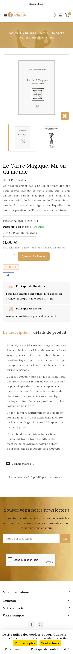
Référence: (10, 221)
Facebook (32, 625)
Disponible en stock (16, 226)
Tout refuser (50, 643)
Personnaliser (15, 649)
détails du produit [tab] (50, 332)
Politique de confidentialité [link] (50, 649)
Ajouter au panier (34, 256)
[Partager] (8, 276)
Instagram (41, 625)
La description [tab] (16, 332)
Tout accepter (25, 643)
